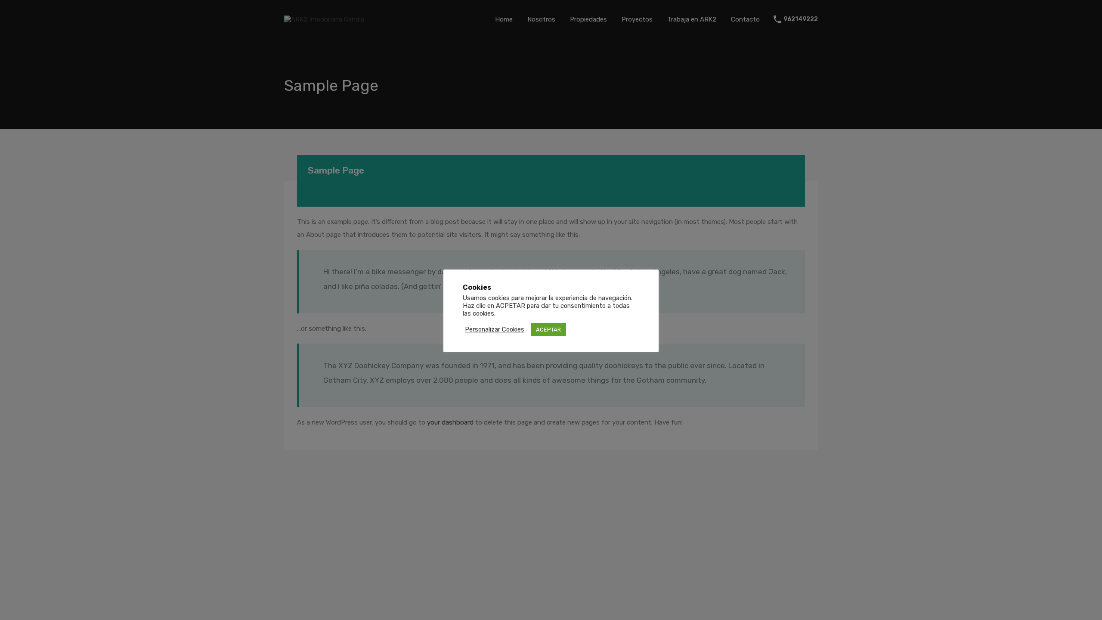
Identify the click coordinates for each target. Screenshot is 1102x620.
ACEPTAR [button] (548, 329)
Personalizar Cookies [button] (494, 329)
